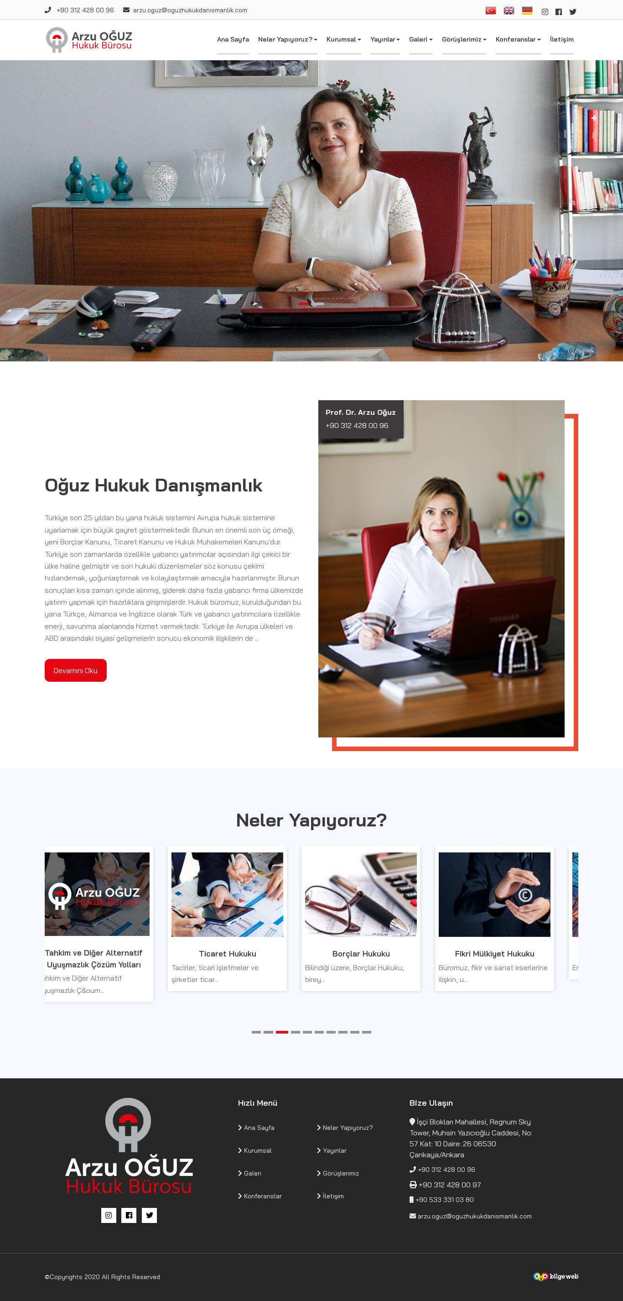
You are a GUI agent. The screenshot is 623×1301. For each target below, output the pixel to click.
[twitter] (572, 11)
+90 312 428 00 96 (84, 10)
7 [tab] (331, 1032)
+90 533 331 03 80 (444, 1200)
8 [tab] (343, 1032)
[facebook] (559, 11)
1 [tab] (305, 304)
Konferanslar (515, 39)
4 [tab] (295, 1032)
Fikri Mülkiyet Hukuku (379, 953)
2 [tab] (319, 304)
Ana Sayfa (233, 39)
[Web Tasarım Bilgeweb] (555, 1277)
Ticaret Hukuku (111, 953)
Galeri (418, 39)
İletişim (562, 39)
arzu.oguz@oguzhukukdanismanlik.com (190, 10)
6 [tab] (319, 1032)
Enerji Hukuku (513, 953)
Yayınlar (382, 39)
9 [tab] (354, 1032)
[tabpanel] (311, 210)
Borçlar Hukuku (245, 953)
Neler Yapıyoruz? (285, 39)
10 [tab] (366, 1032)
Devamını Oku (76, 670)
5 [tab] (307, 1032)
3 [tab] (281, 1032)
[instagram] (545, 11)
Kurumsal (341, 39)
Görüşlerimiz (462, 39)
